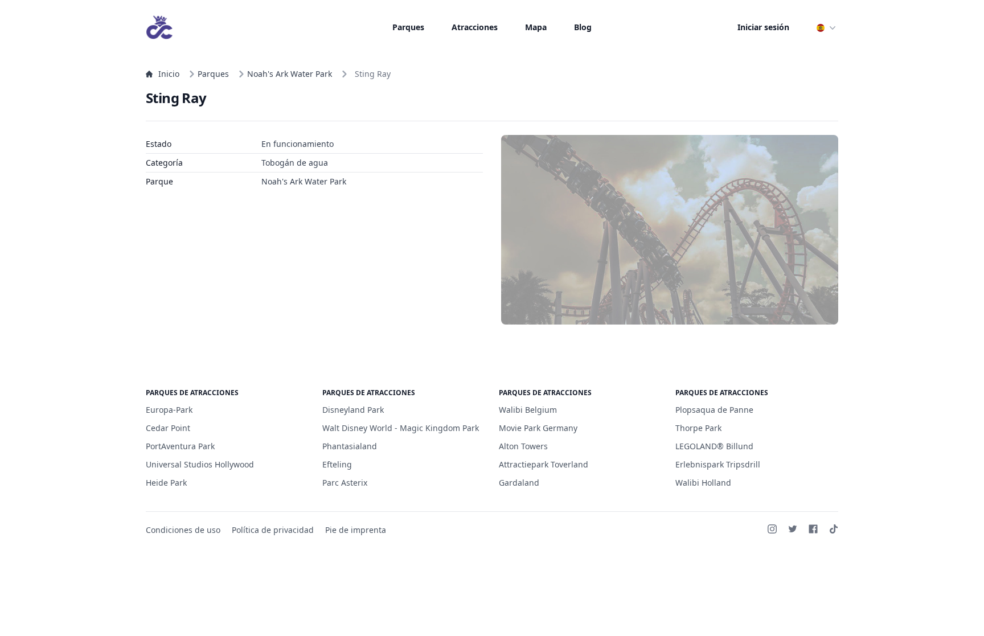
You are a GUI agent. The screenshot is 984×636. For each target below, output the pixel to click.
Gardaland (519, 482)
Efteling (337, 464)
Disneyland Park (353, 409)
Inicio (168, 73)
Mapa (536, 27)
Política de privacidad (273, 529)
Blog (583, 27)
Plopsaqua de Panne (714, 409)
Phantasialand (349, 446)
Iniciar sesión (763, 27)
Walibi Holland (703, 482)
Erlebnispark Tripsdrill (717, 464)
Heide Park (166, 482)
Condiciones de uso (183, 529)
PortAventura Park (180, 446)
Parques (408, 27)
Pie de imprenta (355, 529)
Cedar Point (168, 427)
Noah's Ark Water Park (289, 73)
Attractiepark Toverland (543, 464)
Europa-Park (169, 409)
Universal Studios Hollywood (200, 464)
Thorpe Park (698, 427)
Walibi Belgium (528, 409)
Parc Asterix (344, 482)
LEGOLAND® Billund (714, 446)
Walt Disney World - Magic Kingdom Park (400, 427)
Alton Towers (523, 446)
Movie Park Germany (538, 427)
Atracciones (475, 27)
